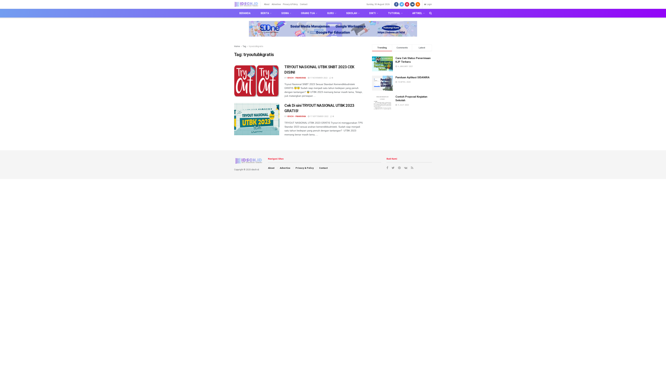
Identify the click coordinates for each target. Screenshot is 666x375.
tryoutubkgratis (256, 46)
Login (429, 4)
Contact (304, 4)
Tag (244, 46)
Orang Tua (308, 13)
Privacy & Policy (290, 4)
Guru (330, 13)
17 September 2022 (318, 116)
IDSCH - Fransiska (296, 78)
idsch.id (255, 169)
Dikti (372, 13)
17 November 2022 (318, 78)
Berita (265, 13)
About (267, 4)
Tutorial (394, 13)
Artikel (417, 13)
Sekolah (351, 13)
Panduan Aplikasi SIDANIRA (412, 77)
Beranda (244, 13)
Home (237, 46)
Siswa (285, 13)
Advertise (276, 4)
